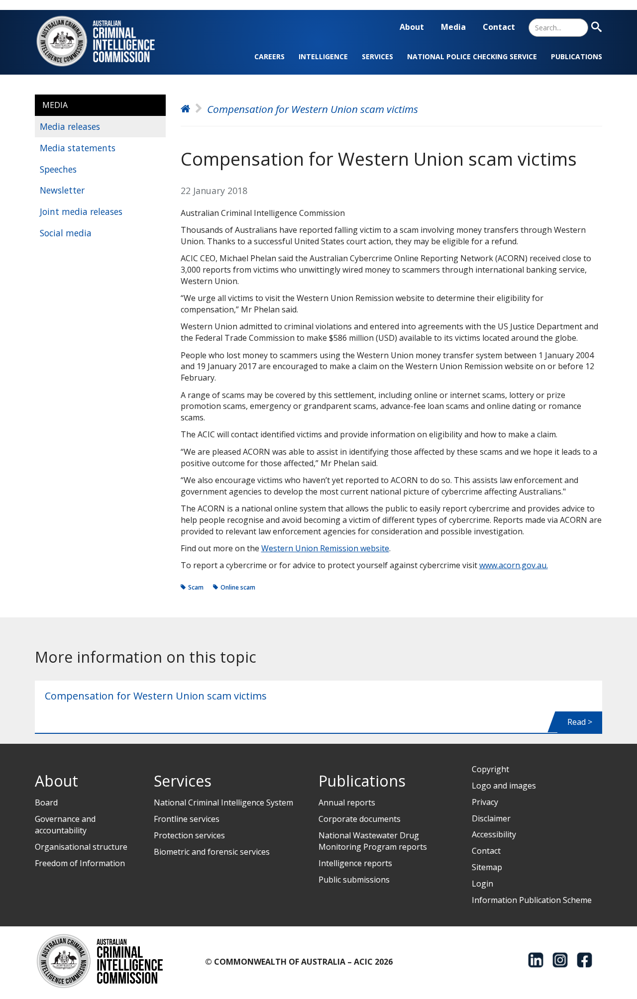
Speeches (58, 169)
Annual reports (346, 802)
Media (453, 26)
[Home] (101, 41)
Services (377, 56)
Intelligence (323, 56)
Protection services (189, 835)
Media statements (77, 148)
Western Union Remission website (325, 548)
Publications (576, 56)
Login (482, 883)
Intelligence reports (355, 863)
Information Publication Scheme (532, 900)
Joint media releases (81, 211)
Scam (196, 587)
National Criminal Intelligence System (223, 802)
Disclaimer (491, 818)
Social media (66, 233)
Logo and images (504, 785)
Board (46, 802)
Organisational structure (81, 846)
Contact (499, 26)
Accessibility (494, 834)
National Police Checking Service (472, 56)
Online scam (237, 587)
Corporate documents (359, 818)
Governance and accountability (65, 824)
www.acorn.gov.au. (513, 565)
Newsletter (62, 190)
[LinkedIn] (535, 960)
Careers (269, 56)
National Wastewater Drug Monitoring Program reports (372, 841)
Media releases (70, 126)
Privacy (485, 802)
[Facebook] (584, 960)
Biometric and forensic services (212, 851)
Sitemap (487, 867)
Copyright (490, 769)
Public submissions (354, 879)
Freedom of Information (80, 863)
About (412, 26)
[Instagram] (560, 960)
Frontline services (186, 818)
